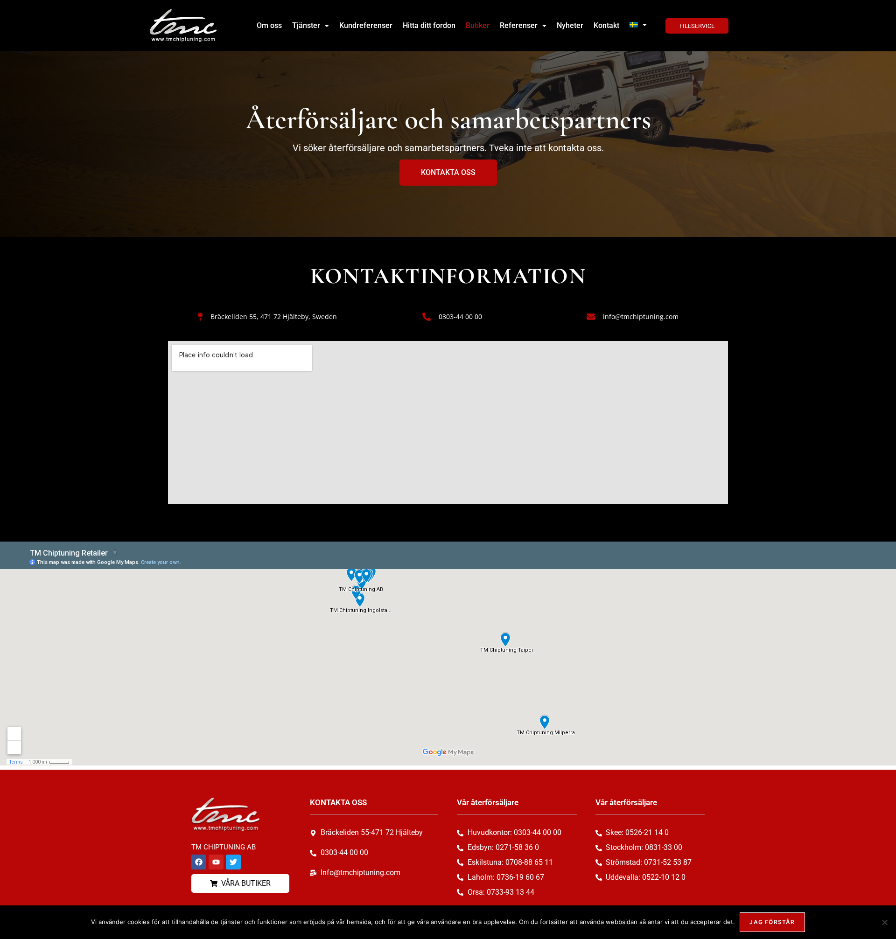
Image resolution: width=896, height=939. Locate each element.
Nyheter (570, 25)
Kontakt (606, 25)
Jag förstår (772, 921)
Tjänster (306, 25)
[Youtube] (216, 862)
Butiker (478, 25)
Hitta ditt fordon (429, 25)
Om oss (269, 25)
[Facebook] (198, 862)
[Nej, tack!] (884, 922)
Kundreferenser (365, 25)
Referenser (519, 25)
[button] (310, 25)
